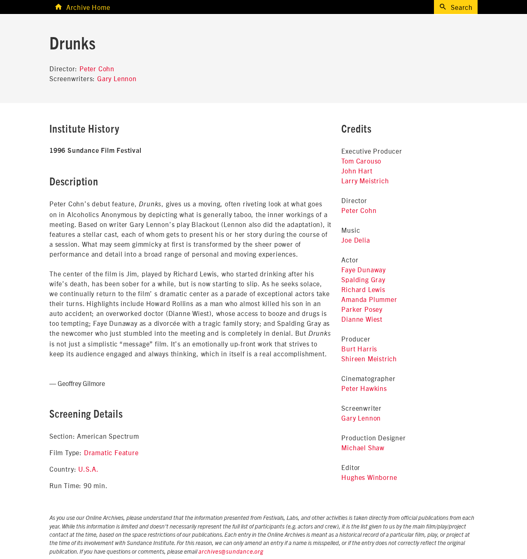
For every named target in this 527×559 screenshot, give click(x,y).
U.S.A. (88, 469)
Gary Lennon (117, 78)
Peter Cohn (96, 68)
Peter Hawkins (364, 388)
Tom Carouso (361, 161)
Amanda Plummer (369, 299)
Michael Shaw (363, 447)
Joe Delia (355, 240)
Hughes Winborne (369, 477)
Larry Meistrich (365, 180)
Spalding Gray (363, 279)
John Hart (356, 170)
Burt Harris (359, 348)
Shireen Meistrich (369, 358)
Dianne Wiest (361, 319)
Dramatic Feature (111, 452)
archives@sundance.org (231, 552)
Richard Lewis (363, 289)
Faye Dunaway (363, 269)
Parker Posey (361, 309)
